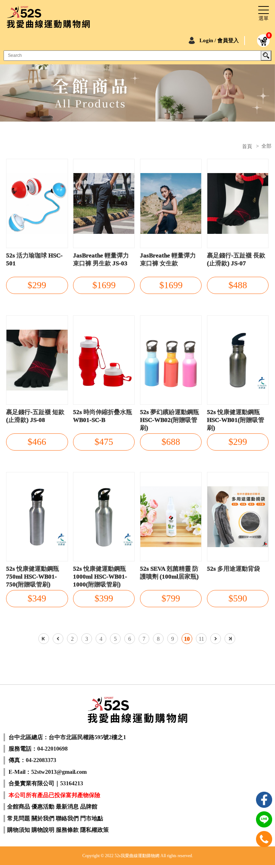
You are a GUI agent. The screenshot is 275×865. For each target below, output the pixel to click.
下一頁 (215, 638)
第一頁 (43, 638)
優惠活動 (43, 806)
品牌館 (88, 806)
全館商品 (18, 806)
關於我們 (43, 818)
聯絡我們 (67, 818)
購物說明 (43, 830)
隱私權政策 (94, 830)
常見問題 (18, 818)
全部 (266, 146)
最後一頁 (230, 638)
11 (201, 639)
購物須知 (18, 830)
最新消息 (67, 806)
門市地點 (91, 818)
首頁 (247, 146)
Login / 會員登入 (219, 40)
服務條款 (67, 830)
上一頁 (58, 638)
